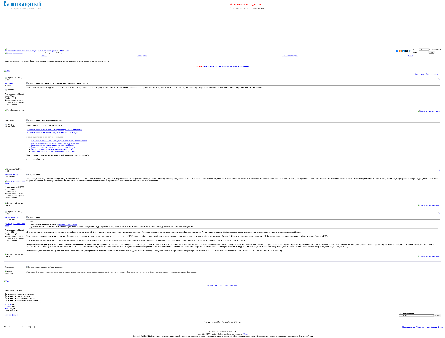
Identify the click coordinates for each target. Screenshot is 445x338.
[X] (406, 51)
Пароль (415, 52)
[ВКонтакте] (397, 51)
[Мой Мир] (403, 51)
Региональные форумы (47, 51)
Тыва (67, 51)
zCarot (245, 334)
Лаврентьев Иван (11, 175)
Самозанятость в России (426, 327)
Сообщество (142, 56)
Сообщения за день (290, 56)
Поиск (410, 56)
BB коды (8, 304)
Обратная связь (408, 327)
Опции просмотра (433, 74)
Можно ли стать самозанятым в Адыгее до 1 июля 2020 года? (52, 133)
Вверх (440, 327)
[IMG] (7, 309)
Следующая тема (230, 285)
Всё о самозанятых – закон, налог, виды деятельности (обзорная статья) (59, 141)
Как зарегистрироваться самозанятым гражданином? (52, 149)
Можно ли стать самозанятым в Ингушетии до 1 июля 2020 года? (54, 130)
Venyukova (9, 83)
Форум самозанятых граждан (24, 51)
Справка (44, 56)
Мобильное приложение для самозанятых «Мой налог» (53, 151)
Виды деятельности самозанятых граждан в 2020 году (52, 145)
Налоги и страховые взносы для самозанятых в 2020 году (53, 147)
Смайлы (8, 306)
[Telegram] (410, 51)
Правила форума (11, 315)
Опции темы (419, 74)
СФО (61, 51)
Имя (414, 50)
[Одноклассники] (400, 51)
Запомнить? (436, 50)
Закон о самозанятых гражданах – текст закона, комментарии (55, 143)
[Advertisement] (222, 27)
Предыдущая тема (215, 285)
